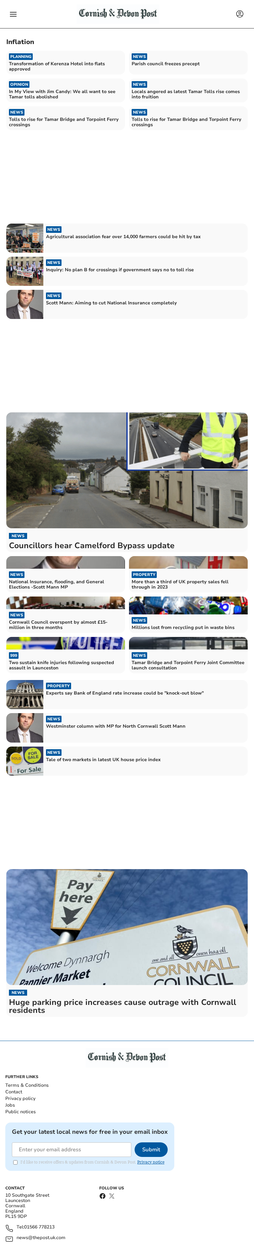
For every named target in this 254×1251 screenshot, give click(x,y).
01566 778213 (39, 1227)
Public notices (20, 1112)
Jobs (10, 1105)
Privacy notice (150, 1162)
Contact (13, 1092)
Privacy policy (20, 1098)
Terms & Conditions (27, 1085)
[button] (13, 14)
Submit (151, 1149)
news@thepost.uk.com (41, 1238)
